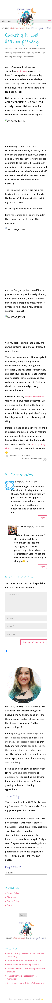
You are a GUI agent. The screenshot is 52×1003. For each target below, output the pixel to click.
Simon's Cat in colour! (20, 456)
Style (43, 52)
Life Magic (26, 52)
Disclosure (11, 897)
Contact (10, 905)
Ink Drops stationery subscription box (24, 960)
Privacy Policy (13, 893)
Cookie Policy (13, 901)
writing (16, 772)
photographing (28, 772)
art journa (21, 71)
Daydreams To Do (18, 806)
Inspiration (17, 52)
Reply (42, 517)
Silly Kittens (36, 52)
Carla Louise (12, 48)
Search (23, 915)
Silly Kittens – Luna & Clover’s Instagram (25, 983)
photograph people (26, 741)
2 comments (29, 56)
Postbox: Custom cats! (31, 459)
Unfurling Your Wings (13, 56)
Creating (8, 52)
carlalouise (33, 48)
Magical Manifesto (34, 396)
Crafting (41, 48)
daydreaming (12, 776)
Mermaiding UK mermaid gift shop (23, 964)
